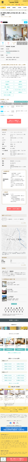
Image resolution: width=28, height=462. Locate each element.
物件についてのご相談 (14, 411)
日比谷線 (20, 453)
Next (26, 33)
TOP (3, 7)
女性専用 (2, 442)
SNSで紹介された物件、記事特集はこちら (14, 425)
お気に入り (17, 4)
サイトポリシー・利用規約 (22, 408)
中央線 (10, 452)
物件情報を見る (9, 349)
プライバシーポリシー (7, 409)
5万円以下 (20, 87)
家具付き (20, 84)
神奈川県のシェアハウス (13, 10)
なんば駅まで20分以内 (20, 375)
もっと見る (14, 303)
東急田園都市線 (11, 453)
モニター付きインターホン (20, 89)
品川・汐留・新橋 (13, 437)
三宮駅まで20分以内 (20, 377)
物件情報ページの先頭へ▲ (14, 320)
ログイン (22, 4)
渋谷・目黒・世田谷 (7, 437)
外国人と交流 (9, 442)
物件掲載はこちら (22, 409)
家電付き (20, 92)
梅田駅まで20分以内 (7, 375)
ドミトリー (9, 448)
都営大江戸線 (16, 453)
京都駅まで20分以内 (7, 380)
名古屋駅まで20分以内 (20, 380)
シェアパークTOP (5, 10)
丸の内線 (13, 452)
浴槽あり (7, 84)
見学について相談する (14, 121)
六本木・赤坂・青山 (8, 438)
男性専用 (5, 442)
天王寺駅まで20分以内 (8, 377)
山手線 (2, 452)
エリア (5, 4)
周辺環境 (25, 7)
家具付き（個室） (21, 443)
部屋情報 (14, 7)
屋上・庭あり (7, 87)
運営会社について (4, 408)
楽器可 (10, 444)
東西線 (7, 452)
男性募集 (3, 444)
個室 (7, 89)
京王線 (4, 452)
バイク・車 (12, 443)
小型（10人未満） (7, 95)
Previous (2, 33)
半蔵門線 (6, 453)
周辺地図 (8, 52)
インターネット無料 (7, 92)
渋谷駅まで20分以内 (7, 366)
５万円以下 (16, 443)
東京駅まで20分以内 (20, 366)
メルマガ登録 (14, 409)
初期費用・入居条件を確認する (14, 208)
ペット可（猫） (19, 444)
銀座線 (16, 452)
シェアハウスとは (12, 408)
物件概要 (8, 7)
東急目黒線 (24, 453)
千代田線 (23, 452)
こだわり (12, 4)
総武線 (4, 453)
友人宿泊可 (13, 442)
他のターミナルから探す (14, 383)
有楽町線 (4, 454)
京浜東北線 (19, 452)
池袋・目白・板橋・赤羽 (20, 437)
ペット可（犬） (14, 444)
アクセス (8, 4)
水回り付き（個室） (19, 442)
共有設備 (19, 7)
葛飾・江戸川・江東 (15, 438)
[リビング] (14, 32)
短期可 (20, 81)
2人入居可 (7, 81)
